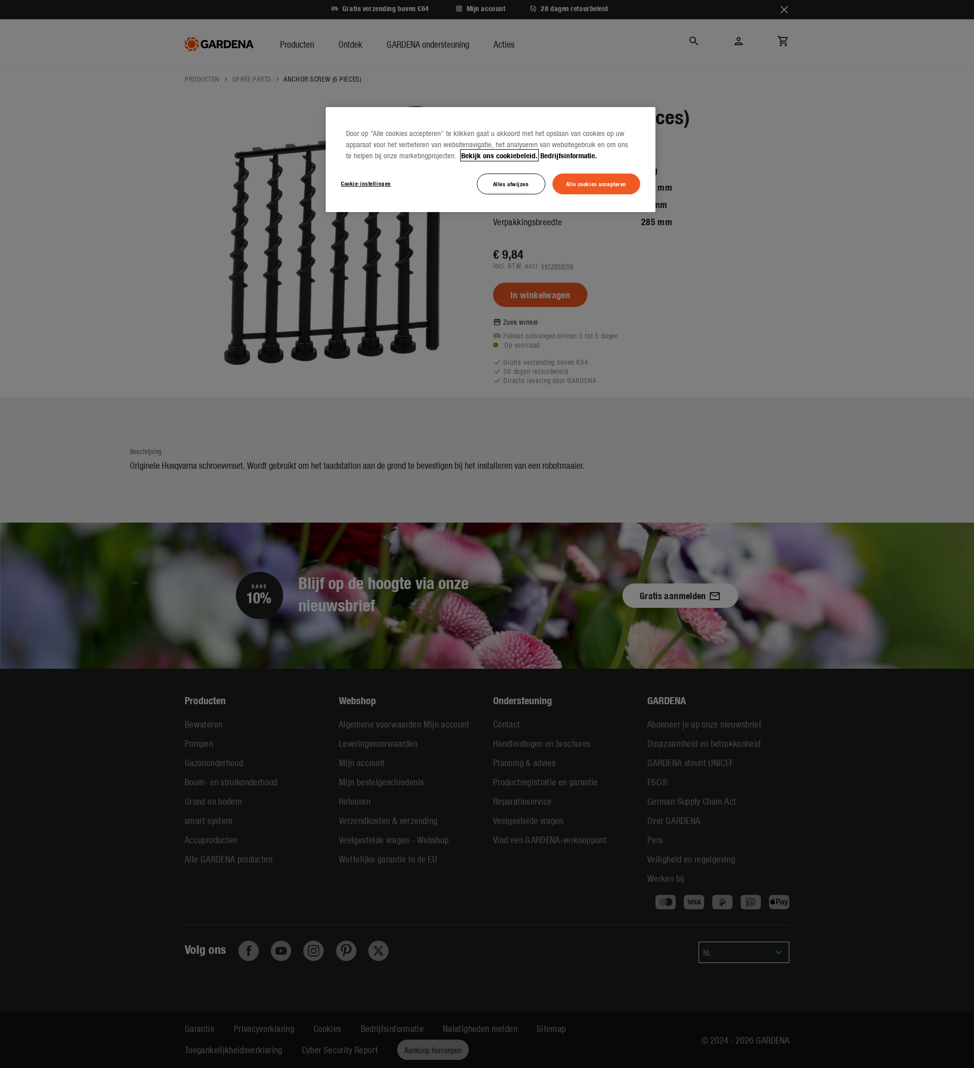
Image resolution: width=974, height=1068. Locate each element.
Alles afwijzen (511, 184)
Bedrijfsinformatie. (568, 155)
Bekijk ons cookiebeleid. (499, 155)
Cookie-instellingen (366, 183)
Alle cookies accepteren (596, 184)
